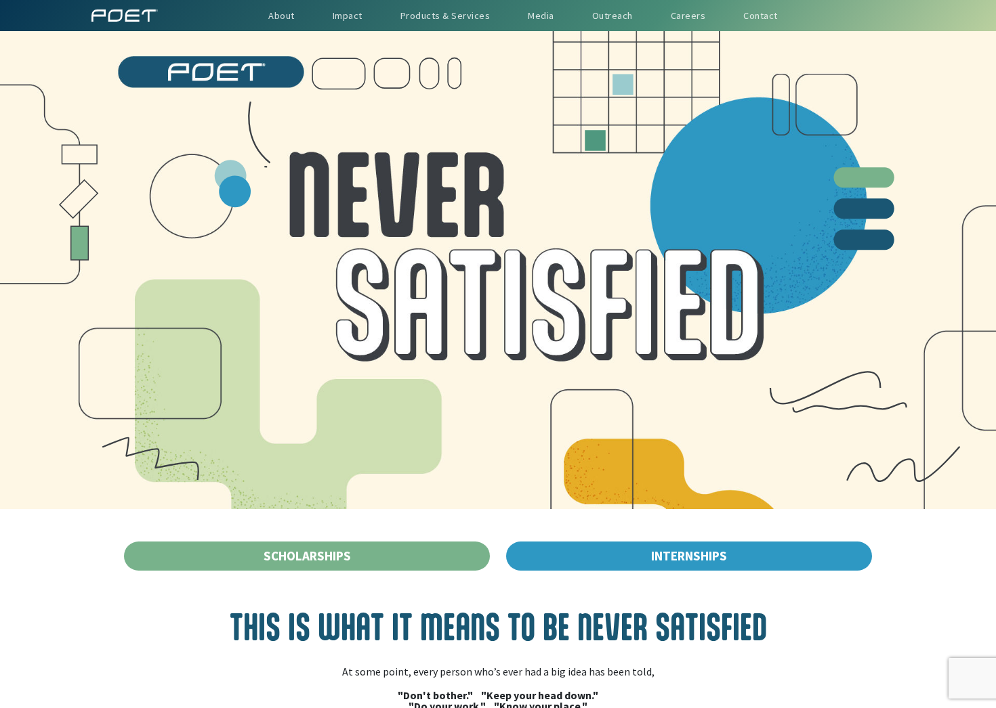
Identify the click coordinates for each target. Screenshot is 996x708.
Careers (688, 15)
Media (541, 15)
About (281, 15)
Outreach (612, 15)
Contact (760, 15)
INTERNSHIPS (689, 556)
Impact (347, 15)
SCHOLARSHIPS (307, 556)
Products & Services (445, 15)
